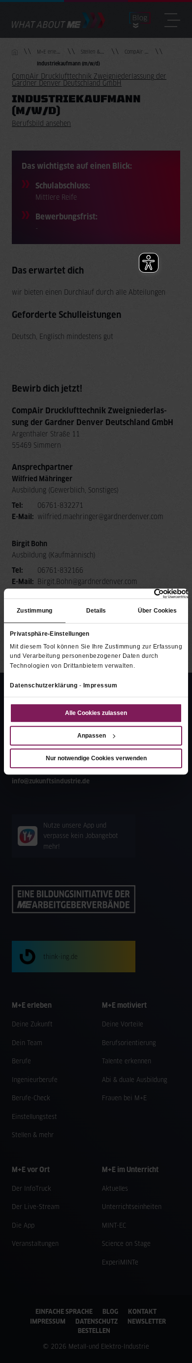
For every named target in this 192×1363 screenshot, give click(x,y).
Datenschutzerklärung (43, 685)
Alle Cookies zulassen (96, 713)
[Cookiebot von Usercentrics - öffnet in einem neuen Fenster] (145, 593)
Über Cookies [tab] (157, 611)
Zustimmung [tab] (34, 611)
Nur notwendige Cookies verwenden (96, 758)
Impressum (100, 685)
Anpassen (91, 735)
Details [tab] (96, 611)
